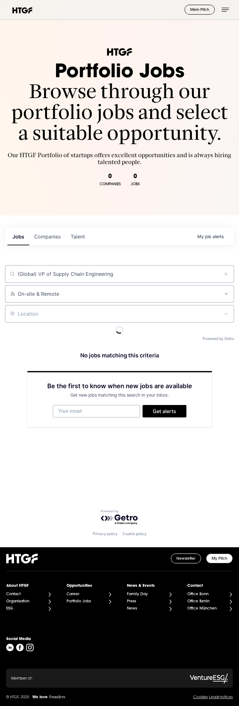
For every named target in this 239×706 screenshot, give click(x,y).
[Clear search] (226, 274)
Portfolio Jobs (79, 601)
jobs (18, 236)
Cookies (200, 697)
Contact (13, 594)
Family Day (137, 594)
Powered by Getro (218, 338)
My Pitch (219, 559)
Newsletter (185, 559)
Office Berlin (198, 601)
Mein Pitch (199, 10)
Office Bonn (198, 594)
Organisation (17, 601)
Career (73, 594)
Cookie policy (135, 533)
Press (131, 601)
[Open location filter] (226, 314)
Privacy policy (105, 533)
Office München (202, 608)
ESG (9, 608)
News (132, 608)
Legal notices (221, 697)
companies (47, 236)
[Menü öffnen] (225, 9)
